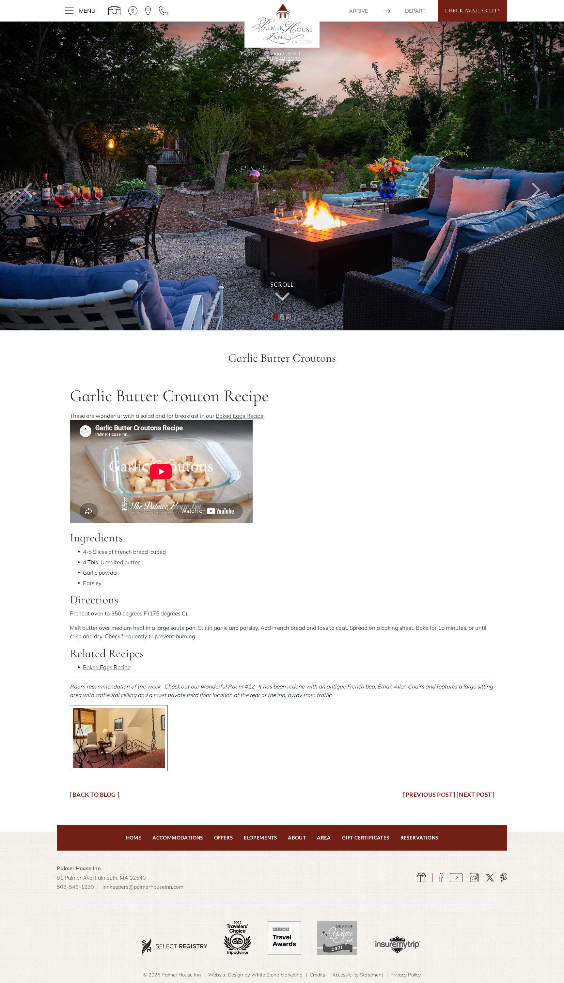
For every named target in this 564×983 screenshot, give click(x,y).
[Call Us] (163, 10)
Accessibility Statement (357, 975)
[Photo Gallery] (114, 10)
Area (324, 837)
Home (134, 837)
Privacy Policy (405, 975)
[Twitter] (489, 877)
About (297, 837)
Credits (317, 975)
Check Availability (473, 10)
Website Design (225, 975)
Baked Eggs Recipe (239, 415)
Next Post (475, 794)
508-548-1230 (282, 58)
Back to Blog (94, 794)
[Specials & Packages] (132, 10)
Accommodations (177, 837)
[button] (28, 176)
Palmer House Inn (282, 23)
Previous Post (429, 794)
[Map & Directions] (148, 10)
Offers (223, 837)
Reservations (419, 837)
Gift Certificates (365, 837)
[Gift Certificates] (421, 877)
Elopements (260, 837)
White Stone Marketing (277, 975)
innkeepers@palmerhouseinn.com (142, 887)
